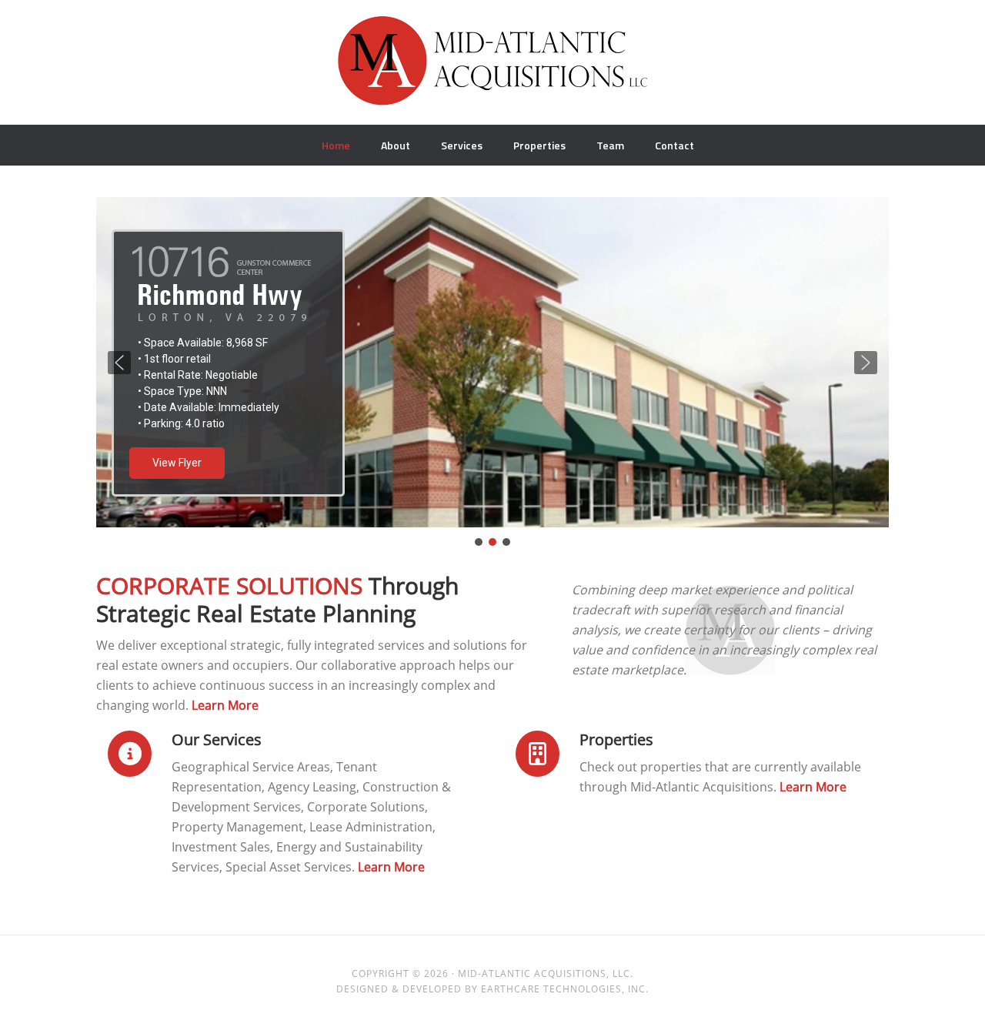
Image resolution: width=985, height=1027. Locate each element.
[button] (119, 362)
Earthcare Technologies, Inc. (565, 988)
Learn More (225, 705)
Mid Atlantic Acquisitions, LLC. (492, 68)
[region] (492, 373)
